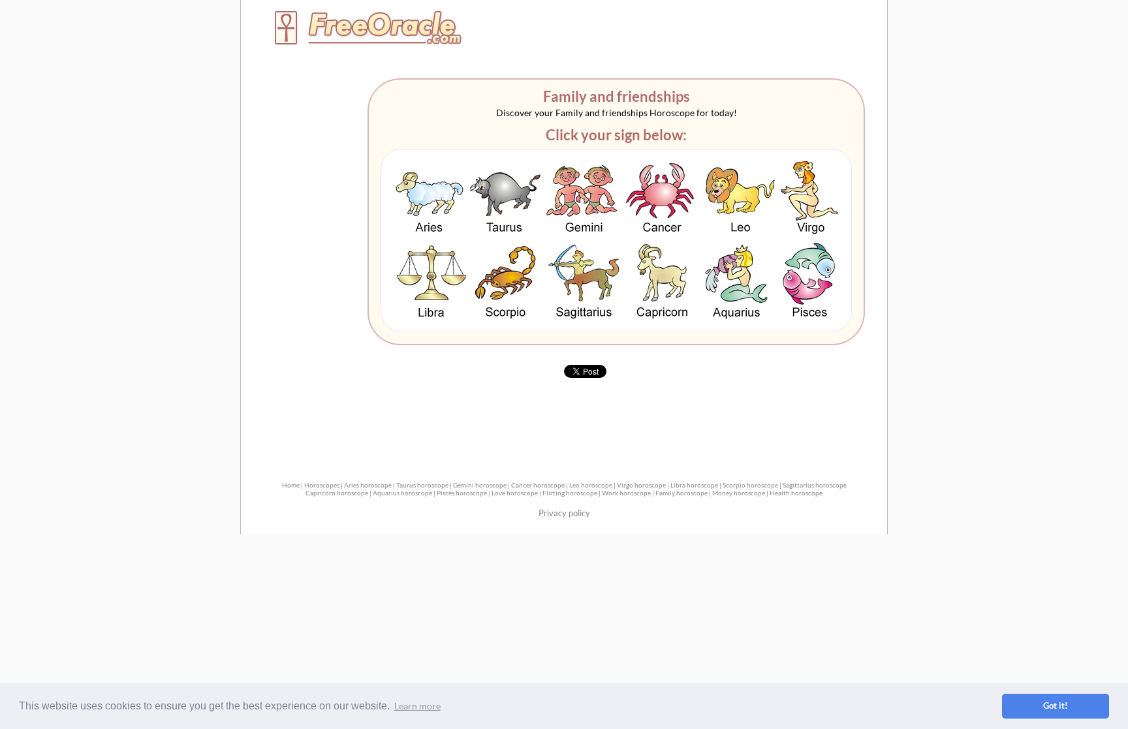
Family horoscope (681, 493)
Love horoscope (515, 493)
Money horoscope (738, 493)
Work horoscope (626, 493)
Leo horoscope (590, 485)
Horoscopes (321, 485)
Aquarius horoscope (402, 493)
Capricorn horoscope (337, 493)
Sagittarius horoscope (815, 485)
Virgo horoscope (641, 485)
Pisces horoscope (462, 493)
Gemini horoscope (480, 485)
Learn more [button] (417, 705)
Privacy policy (564, 513)
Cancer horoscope (538, 485)
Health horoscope (796, 493)
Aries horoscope (368, 485)
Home (291, 485)
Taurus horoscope (422, 485)
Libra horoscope (694, 485)
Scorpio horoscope (750, 485)
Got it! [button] (1055, 706)
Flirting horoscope (569, 493)
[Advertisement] (734, 30)
